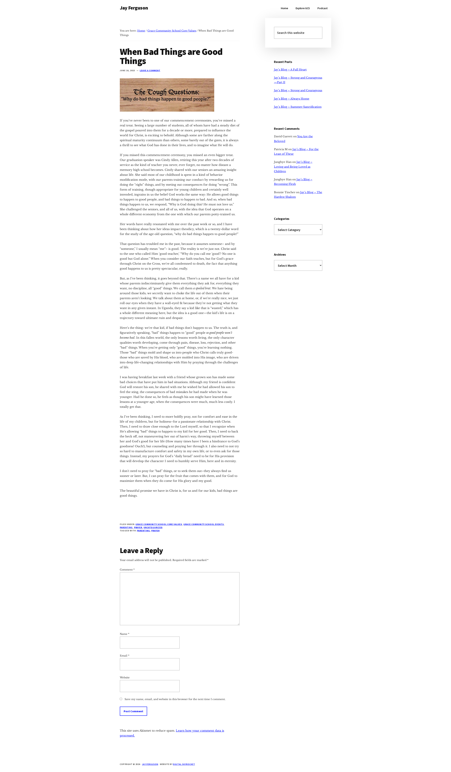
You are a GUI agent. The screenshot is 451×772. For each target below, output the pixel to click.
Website (125, 677)
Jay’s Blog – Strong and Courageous (298, 90)
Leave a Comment (150, 70)
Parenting (126, 527)
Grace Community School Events (203, 524)
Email (124, 655)
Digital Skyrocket (184, 764)
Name (124, 634)
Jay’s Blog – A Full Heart (290, 69)
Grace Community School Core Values (158, 524)
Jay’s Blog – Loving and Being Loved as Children (293, 166)
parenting (143, 530)
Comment (127, 569)
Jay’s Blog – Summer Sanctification (298, 106)
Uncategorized (153, 527)
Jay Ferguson (134, 8)
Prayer (138, 527)
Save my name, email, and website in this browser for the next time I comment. (175, 699)
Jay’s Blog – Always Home (291, 98)
